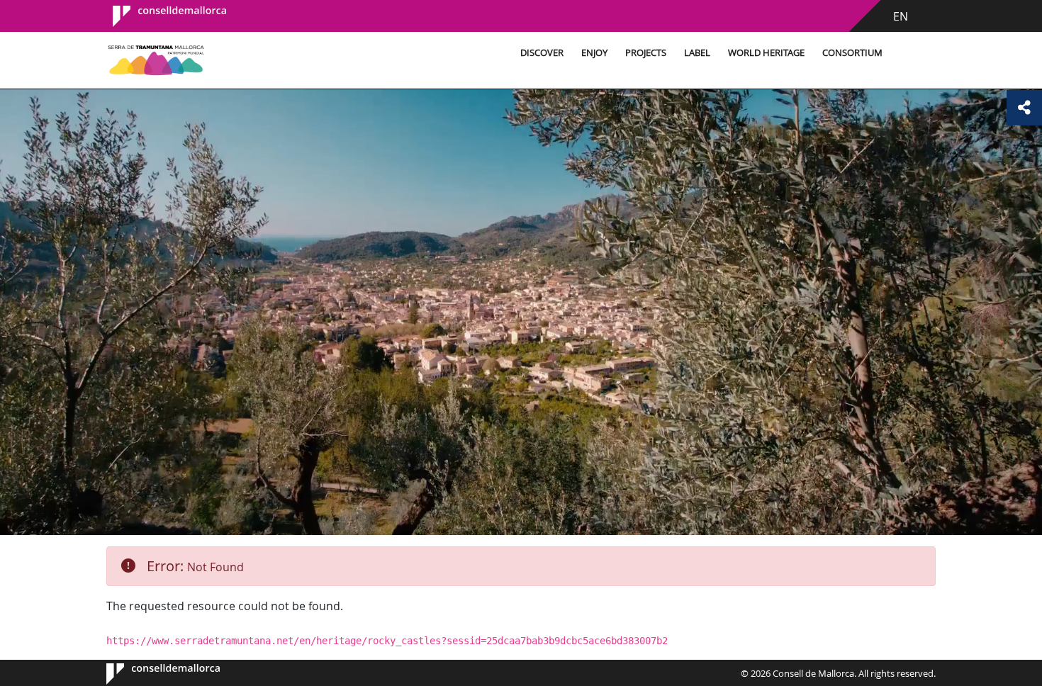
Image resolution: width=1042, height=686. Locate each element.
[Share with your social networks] (1024, 107)
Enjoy (594, 53)
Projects (645, 53)
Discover (542, 53)
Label (697, 53)
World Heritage (766, 53)
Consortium (852, 53)
